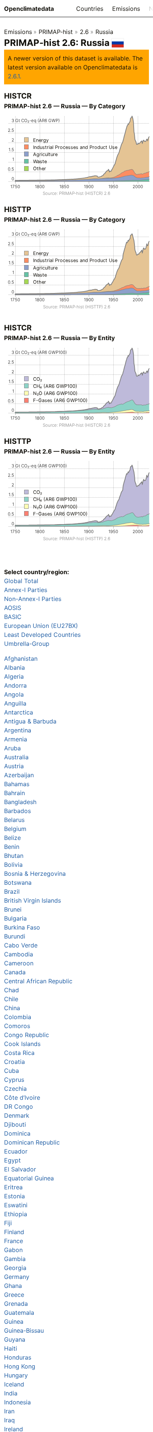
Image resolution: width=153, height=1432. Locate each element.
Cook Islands (22, 1043)
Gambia (15, 1259)
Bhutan (13, 855)
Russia (104, 31)
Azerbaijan (19, 775)
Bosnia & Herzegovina (35, 873)
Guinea (13, 1321)
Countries (89, 8)
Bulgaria (15, 918)
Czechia (15, 1088)
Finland (14, 1232)
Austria (14, 766)
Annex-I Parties (25, 590)
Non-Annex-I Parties (32, 599)
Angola (14, 694)
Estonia (14, 1196)
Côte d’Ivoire (22, 1097)
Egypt (12, 1160)
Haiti (10, 1348)
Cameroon (18, 963)
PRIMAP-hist (56, 31)
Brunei (13, 909)
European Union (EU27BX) (41, 625)
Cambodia (18, 954)
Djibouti (15, 1124)
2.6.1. (14, 76)
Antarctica (18, 712)
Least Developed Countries (42, 634)
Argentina (17, 730)
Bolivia (13, 864)
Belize (12, 837)
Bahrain (14, 793)
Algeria (14, 676)
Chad (11, 990)
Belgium (15, 828)
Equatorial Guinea (29, 1178)
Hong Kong (19, 1366)
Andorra (15, 685)
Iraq (9, 1420)
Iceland (14, 1384)
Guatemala (19, 1312)
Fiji (8, 1223)
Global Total (21, 581)
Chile (11, 999)
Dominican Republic (32, 1142)
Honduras (17, 1357)
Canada (15, 972)
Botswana (18, 882)
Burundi (14, 936)
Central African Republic (38, 981)
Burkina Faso (22, 927)
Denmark (16, 1115)
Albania (14, 667)
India (10, 1393)
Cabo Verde (21, 945)
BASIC (13, 616)
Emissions (126, 8)
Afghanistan (21, 658)
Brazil (12, 891)
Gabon (13, 1250)
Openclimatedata (29, 8)
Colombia (17, 1017)
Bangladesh (20, 802)
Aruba (12, 748)
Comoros (17, 1026)
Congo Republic (26, 1035)
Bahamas (16, 784)
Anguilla (15, 703)
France (13, 1241)
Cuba (11, 1070)
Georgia (15, 1267)
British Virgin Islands (32, 900)
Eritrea (13, 1187)
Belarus (14, 820)
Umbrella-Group (26, 643)
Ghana (13, 1285)
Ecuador (15, 1151)
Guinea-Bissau (24, 1330)
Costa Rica (19, 1052)
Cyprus (14, 1079)
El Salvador (20, 1169)
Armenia (15, 739)
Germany (16, 1276)
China (12, 1008)
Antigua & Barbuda (30, 721)
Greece (14, 1294)
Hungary (16, 1375)
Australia (16, 757)
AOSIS (12, 607)
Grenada (16, 1303)
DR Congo (18, 1106)
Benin (11, 846)
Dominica (17, 1133)
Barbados (17, 811)
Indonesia (17, 1402)
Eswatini (15, 1205)
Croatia (14, 1061)
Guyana (14, 1339)
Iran (9, 1411)
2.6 (84, 31)
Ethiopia (15, 1214)
